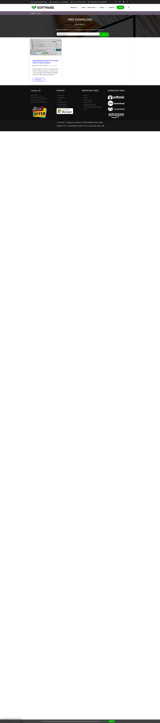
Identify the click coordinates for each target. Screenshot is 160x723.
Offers (120, 7)
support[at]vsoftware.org (40, 1)
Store (83, 7)
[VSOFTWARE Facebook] (127, 2)
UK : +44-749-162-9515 (79, 1)
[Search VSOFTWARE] (128, 6)
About (102, 7)
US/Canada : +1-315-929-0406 (60, 1)
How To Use (91, 7)
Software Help (62, 102)
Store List (61, 95)
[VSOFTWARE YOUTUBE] (123, 2)
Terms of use (92, 126)
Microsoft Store (62, 104)
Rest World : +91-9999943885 (99, 1)
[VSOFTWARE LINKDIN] (116, 2)
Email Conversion (52, 65)
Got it (111, 721)
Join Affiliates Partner (90, 104)
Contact (112, 7)
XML (103, 126)
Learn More (104, 721)
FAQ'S (85, 109)
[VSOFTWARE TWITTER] (120, 2)
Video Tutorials (62, 107)
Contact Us (61, 97)
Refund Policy (88, 102)
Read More (38, 79)
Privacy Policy (88, 100)
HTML (99, 126)
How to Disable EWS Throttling (93, 107)
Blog (59, 100)
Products (73, 7)
